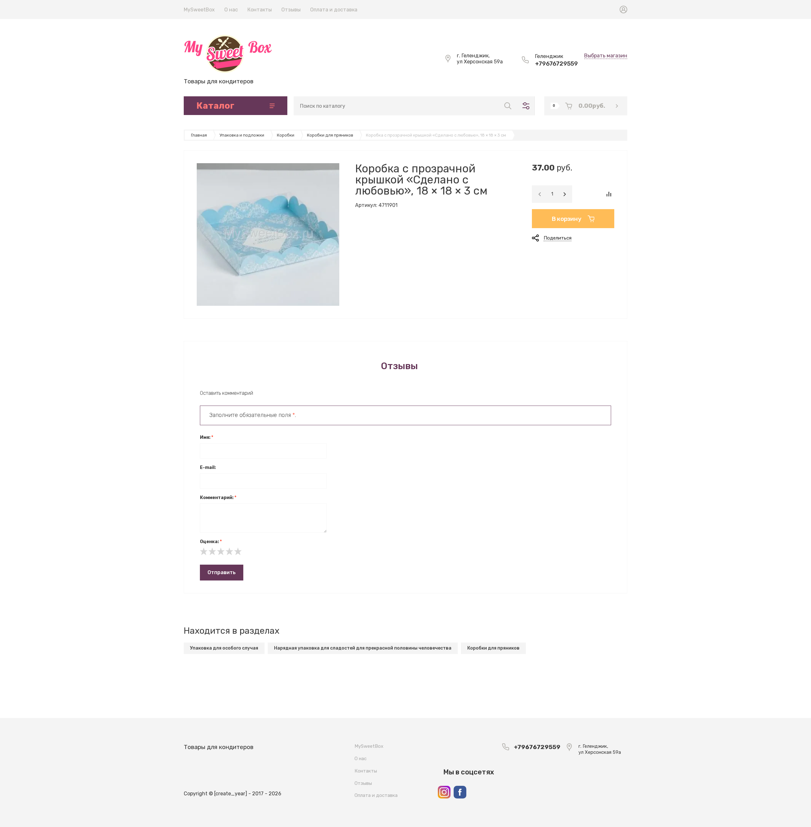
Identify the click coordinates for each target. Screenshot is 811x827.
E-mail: (208, 467)
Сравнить (608, 194)
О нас (231, 10)
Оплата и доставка (333, 10)
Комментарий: (218, 497)
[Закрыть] (461, 7)
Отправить (222, 572)
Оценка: (211, 541)
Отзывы (291, 10)
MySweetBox (199, 10)
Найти (507, 105)
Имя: (206, 437)
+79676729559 (556, 63)
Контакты (259, 10)
